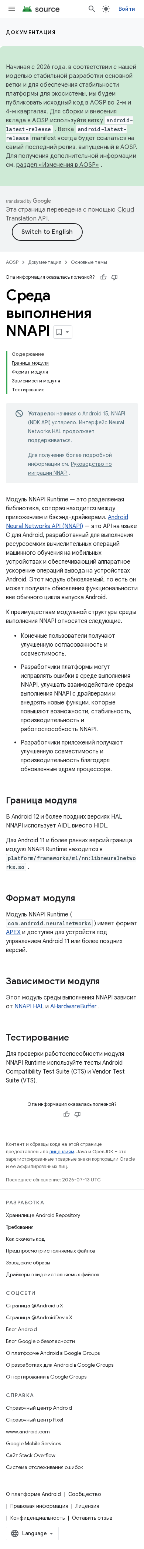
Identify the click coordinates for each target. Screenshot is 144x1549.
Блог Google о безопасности (40, 1341)
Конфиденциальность (37, 1518)
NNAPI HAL (29, 1006)
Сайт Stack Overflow (30, 1455)
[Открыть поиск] (92, 8)
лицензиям (61, 1151)
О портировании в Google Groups (46, 1376)
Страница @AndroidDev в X (39, 1317)
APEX (13, 932)
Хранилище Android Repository (43, 1215)
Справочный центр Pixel (34, 1419)
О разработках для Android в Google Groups (59, 1364)
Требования (20, 1227)
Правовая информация (39, 1506)
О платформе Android (33, 1494)
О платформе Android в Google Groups (53, 1353)
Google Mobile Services (33, 1443)
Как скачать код (25, 1238)
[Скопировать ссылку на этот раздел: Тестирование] (76, 1038)
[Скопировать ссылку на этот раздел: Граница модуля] (84, 801)
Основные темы (89, 262)
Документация (31, 32)
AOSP (12, 262)
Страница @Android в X (34, 1305)
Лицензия (87, 1506)
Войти (127, 9)
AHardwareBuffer (73, 1006)
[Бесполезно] (114, 277)
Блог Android (21, 1329)
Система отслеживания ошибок (44, 1467)
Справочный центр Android (39, 1407)
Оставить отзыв (92, 1518)
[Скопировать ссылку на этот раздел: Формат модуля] (82, 899)
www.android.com (28, 1431)
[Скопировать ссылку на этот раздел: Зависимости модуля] (107, 982)
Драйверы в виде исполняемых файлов (52, 1274)
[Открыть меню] (11, 9)
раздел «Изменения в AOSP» (57, 165)
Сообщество (84, 1494)
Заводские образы (28, 1262)
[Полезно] (103, 277)
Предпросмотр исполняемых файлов (50, 1250)
